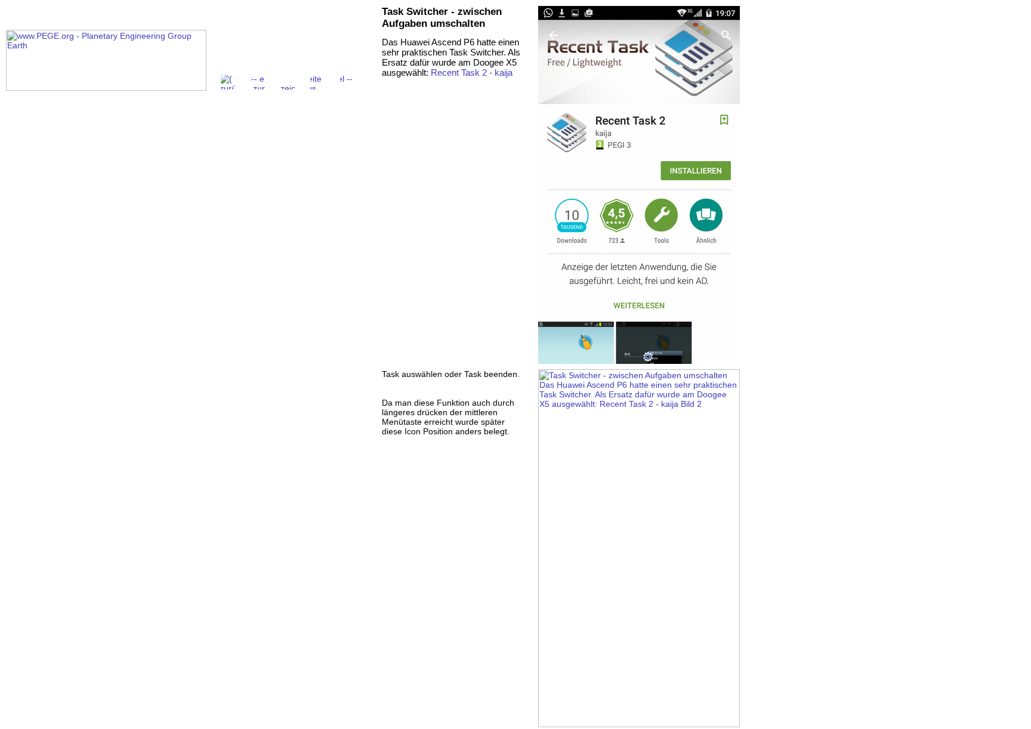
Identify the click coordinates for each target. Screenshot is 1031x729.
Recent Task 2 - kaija (472, 72)
